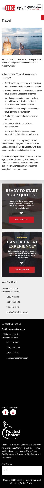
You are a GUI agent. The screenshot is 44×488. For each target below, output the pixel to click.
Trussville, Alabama (19, 445)
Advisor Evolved (27, 483)
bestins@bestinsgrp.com (17, 312)
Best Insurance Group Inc (17, 470)
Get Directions (12, 297)
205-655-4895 (12, 307)
